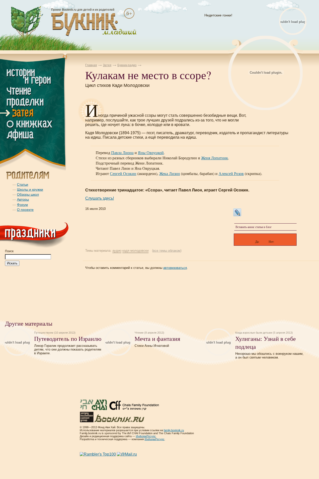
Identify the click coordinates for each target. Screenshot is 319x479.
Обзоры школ (28, 194)
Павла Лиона (122, 152)
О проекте (25, 210)
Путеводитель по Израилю (67, 339)
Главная (91, 65)
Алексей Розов (231, 173)
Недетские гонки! (218, 15)
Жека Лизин (169, 173)
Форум (22, 205)
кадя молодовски (135, 250)
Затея (107, 65)
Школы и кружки (30, 189)
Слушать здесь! (99, 198)
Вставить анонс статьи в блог (254, 227)
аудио (116, 250)
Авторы (23, 199)
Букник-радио (127, 65)
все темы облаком (166, 250)
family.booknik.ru (174, 430)
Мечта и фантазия (157, 339)
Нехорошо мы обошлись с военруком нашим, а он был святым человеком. (269, 355)
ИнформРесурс (146, 436)
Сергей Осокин (123, 173)
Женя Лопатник (214, 157)
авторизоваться (175, 268)
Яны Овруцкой (151, 152)
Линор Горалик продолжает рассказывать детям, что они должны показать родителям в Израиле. (67, 349)
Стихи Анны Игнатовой (152, 346)
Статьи (22, 184)
